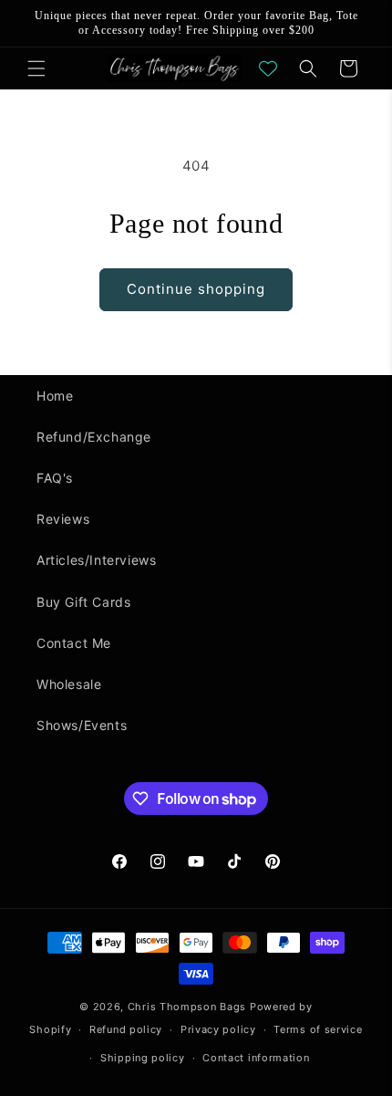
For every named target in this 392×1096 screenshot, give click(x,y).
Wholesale (68, 684)
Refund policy (125, 1029)
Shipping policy (142, 1057)
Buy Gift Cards (83, 602)
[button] (36, 68)
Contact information (255, 1057)
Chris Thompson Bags (187, 1006)
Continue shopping (196, 288)
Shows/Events (81, 725)
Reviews (62, 519)
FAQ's (54, 477)
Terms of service (317, 1029)
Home (54, 395)
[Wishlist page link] (268, 68)
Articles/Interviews (96, 560)
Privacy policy (218, 1029)
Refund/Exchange (93, 436)
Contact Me (73, 643)
